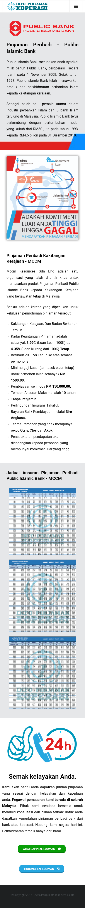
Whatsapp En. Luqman (39, 849)
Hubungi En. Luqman (39, 869)
